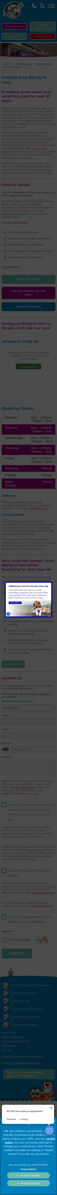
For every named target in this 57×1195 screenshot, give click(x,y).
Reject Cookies (30, 1183)
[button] (49, 1130)
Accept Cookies (30, 1175)
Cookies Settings (28, 1169)
